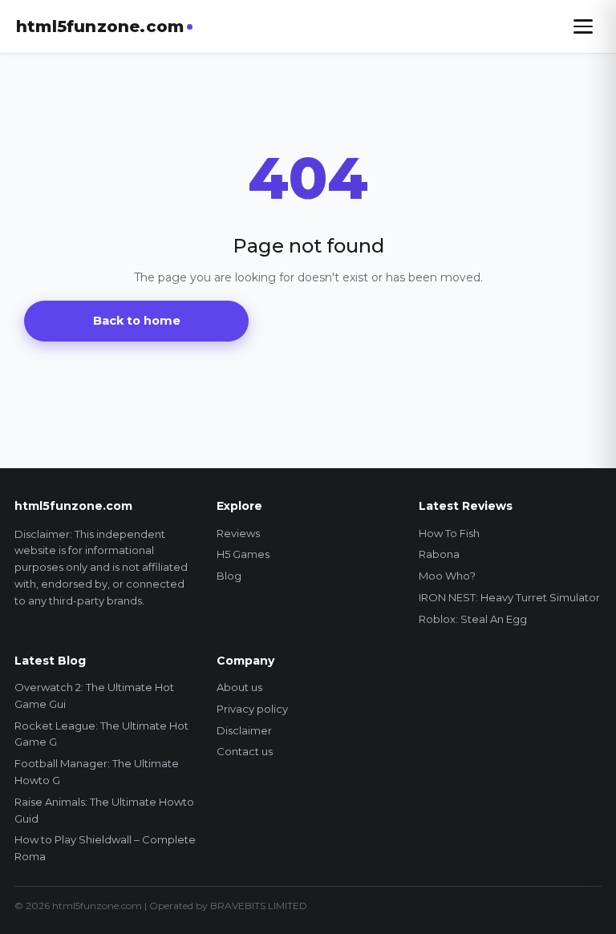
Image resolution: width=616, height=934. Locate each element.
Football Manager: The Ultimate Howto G (96, 771)
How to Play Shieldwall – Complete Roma (105, 848)
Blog (229, 575)
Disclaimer (244, 730)
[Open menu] (583, 26)
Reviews (238, 533)
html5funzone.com (100, 26)
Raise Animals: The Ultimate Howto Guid (104, 810)
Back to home (136, 320)
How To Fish (449, 533)
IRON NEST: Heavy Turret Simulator (509, 597)
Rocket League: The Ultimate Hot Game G (101, 734)
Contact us (245, 751)
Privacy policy (252, 708)
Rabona (439, 554)
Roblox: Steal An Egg (473, 619)
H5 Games (243, 554)
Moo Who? (447, 575)
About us (239, 687)
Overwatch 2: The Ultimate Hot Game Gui (94, 695)
